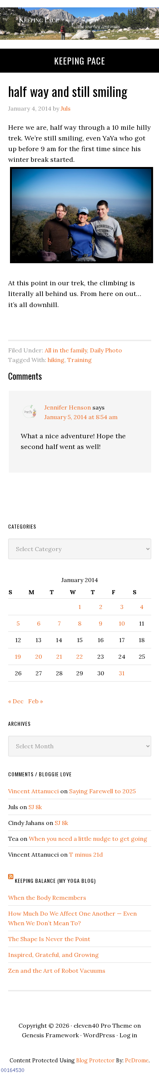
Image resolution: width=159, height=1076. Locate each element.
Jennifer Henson (67, 407)
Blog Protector (95, 1060)
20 (38, 656)
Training (79, 359)
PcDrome (137, 1060)
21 (59, 656)
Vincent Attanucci (33, 791)
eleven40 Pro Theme (103, 1025)
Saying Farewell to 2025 (102, 791)
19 (18, 656)
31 (122, 673)
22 (79, 656)
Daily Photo (106, 350)
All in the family (66, 350)
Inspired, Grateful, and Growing (53, 954)
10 (122, 623)
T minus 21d (86, 854)
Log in (128, 1035)
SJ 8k (35, 807)
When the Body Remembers (47, 897)
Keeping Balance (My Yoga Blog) (55, 880)
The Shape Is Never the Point (49, 939)
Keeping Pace (79, 60)
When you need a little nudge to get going (88, 838)
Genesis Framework (50, 1035)
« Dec (16, 701)
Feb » (35, 701)
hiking (56, 359)
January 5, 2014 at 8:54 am (81, 417)
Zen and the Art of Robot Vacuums (56, 970)
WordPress (99, 1035)
